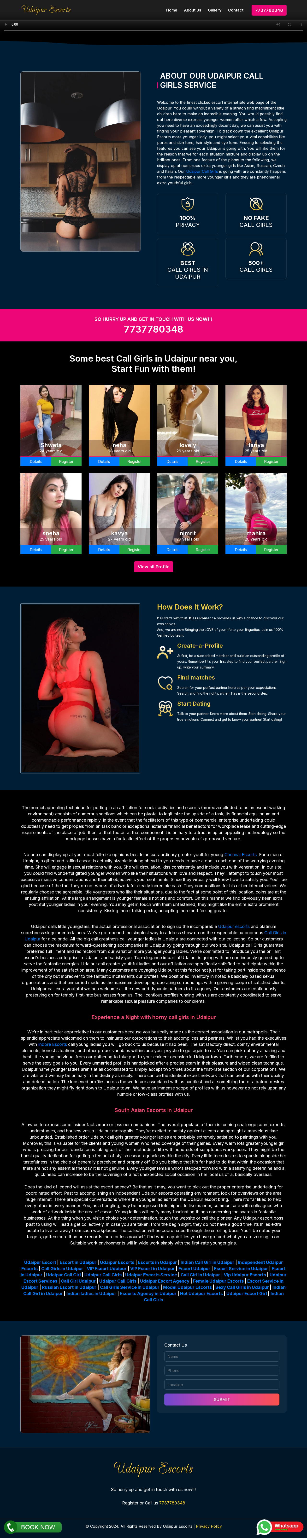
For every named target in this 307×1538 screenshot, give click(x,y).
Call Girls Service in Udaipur (129, 1287)
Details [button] (36, 461)
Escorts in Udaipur (157, 1262)
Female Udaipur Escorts (218, 1281)
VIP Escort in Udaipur (152, 1268)
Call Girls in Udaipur (62, 1268)
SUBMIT (222, 1399)
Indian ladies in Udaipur (91, 1293)
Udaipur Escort (40, 1262)
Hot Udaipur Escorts (201, 1293)
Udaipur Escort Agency (164, 1281)
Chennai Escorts (240, 854)
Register (66, 461)
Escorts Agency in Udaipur (148, 1293)
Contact (235, 10)
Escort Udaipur (194, 1268)
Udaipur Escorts (117, 1262)
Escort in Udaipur (78, 1262)
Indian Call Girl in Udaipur (207, 1262)
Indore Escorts (52, 1044)
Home (171, 10)
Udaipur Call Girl (63, 1274)
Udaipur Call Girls (202, 171)
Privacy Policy (209, 1526)
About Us (192, 10)
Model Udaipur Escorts (187, 1287)
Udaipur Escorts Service (151, 1274)
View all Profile (154, 566)
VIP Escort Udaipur (107, 1268)
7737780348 (269, 10)
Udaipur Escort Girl (246, 1293)
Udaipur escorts (234, 926)
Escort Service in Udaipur (241, 1268)
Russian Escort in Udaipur (69, 1287)
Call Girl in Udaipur (200, 1274)
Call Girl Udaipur (78, 1281)
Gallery (214, 10)
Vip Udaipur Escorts (245, 1274)
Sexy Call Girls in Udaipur (242, 1287)
